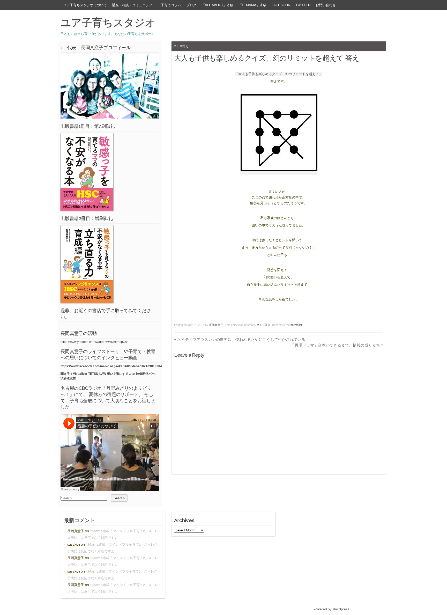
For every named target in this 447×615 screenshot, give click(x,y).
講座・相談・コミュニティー (134, 5)
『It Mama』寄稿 (252, 5)
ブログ (191, 5)
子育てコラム (171, 5)
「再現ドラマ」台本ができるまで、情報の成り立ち (337, 345)
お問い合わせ (326, 5)
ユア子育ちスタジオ (108, 22)
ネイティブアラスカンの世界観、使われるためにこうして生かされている (239, 339)
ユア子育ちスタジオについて (85, 5)
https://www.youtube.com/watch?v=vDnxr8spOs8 (95, 342)
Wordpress (341, 609)
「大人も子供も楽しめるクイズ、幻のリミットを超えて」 (278, 74)
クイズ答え (181, 46)
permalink (296, 324)
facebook (281, 5)
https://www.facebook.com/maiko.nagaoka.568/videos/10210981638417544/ (116, 366)
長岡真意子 (216, 324)
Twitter (302, 5)
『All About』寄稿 (217, 5)
